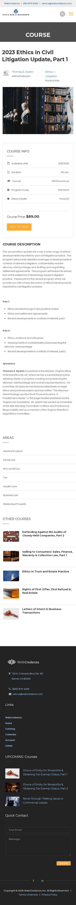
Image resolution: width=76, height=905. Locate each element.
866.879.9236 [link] (30, 3)
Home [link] (8, 723)
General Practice (13, 451)
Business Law (10, 495)
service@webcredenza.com (28, 694)
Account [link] (10, 740)
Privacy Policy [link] (49, 894)
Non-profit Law (11, 468)
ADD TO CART (19, 226)
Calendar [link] (10, 734)
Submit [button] (64, 863)
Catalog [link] (10, 728)
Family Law (9, 460)
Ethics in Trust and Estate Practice (45, 571)
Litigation (51, 76)
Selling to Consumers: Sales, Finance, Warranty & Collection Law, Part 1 (47, 553)
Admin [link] (9, 745)
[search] (62, 14)
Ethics (49, 71)
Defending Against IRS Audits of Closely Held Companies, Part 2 (44, 533)
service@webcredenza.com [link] (57, 3)
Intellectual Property (14, 504)
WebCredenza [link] (13, 717)
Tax (5, 477)
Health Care (10, 486)
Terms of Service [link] (28, 894)
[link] (16, 12)
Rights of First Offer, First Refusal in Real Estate (46, 591)
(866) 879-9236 (20, 688)
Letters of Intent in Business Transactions (41, 611)
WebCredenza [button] (12, 3)
